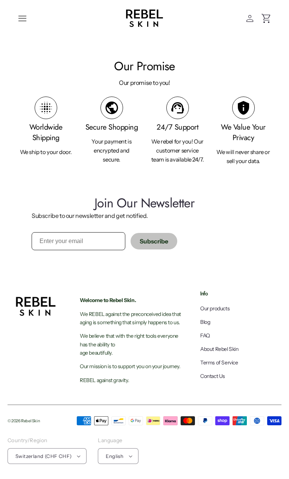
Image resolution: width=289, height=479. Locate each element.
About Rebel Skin (219, 349)
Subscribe (154, 241)
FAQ (205, 335)
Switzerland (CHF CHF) (43, 456)
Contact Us (212, 376)
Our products (215, 308)
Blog (205, 322)
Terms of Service (219, 362)
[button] (22, 18)
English (114, 456)
